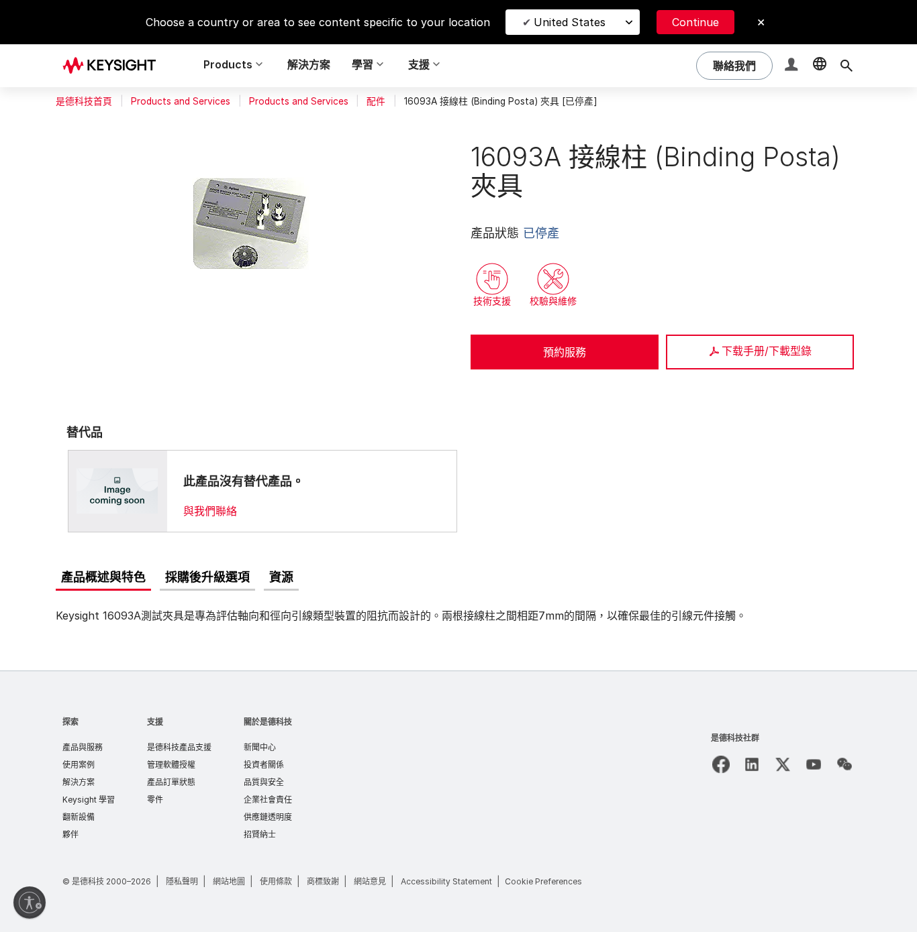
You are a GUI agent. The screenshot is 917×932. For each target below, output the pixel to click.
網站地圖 (229, 881)
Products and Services (180, 101)
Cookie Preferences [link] (543, 881)
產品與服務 (82, 747)
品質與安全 (264, 782)
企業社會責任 (268, 800)
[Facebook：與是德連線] (721, 764)
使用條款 (276, 881)
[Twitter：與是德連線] (783, 764)
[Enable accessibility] (29, 902)
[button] (793, 66)
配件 (376, 101)
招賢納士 (260, 834)
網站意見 (370, 881)
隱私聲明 (182, 881)
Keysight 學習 (88, 800)
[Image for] (117, 491)
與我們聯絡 (210, 511)
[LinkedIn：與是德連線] (752, 764)
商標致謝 (323, 881)
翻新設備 (78, 817)
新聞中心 (260, 747)
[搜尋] (846, 66)
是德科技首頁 (84, 101)
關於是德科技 (268, 722)
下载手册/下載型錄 (767, 350)
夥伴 (70, 834)
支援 (155, 722)
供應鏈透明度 (268, 817)
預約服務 (564, 352)
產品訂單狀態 (171, 782)
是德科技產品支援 (179, 747)
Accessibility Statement (446, 881)
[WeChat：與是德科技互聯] (844, 764)
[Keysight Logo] (114, 66)
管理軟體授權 (171, 765)
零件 (155, 800)
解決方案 (308, 64)
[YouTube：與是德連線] (814, 764)
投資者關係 (264, 765)
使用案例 (78, 765)
